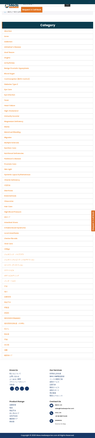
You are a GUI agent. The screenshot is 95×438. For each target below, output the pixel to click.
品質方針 (53, 384)
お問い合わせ (14, 376)
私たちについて (15, 373)
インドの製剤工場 (56, 379)
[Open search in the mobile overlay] (45, 4)
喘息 (11, 408)
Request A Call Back (31, 9)
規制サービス (54, 382)
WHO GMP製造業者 (57, 376)
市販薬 (12, 384)
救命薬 (12, 421)
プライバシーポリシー (18, 382)
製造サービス (54, 387)
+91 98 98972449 (61, 416)
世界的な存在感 (55, 373)
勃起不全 (13, 410)
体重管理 (13, 405)
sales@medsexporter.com (64, 408)
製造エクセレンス (56, 395)
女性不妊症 (14, 416)
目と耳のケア (14, 413)
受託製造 (53, 393)
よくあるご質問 (15, 379)
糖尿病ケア (14, 419)
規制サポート (54, 390)
